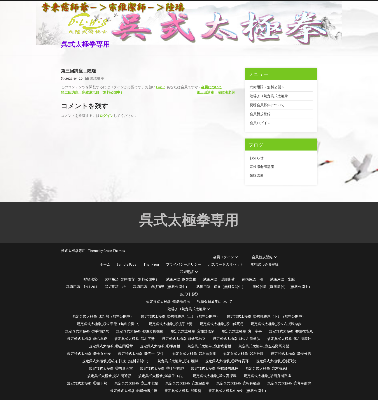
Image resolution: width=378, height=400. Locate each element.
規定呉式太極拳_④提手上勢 (170, 324)
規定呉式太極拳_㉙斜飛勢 (276, 361)
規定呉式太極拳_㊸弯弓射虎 (289, 383)
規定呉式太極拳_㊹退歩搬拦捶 (133, 390)
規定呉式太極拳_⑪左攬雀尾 (291, 331)
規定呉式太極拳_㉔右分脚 (243, 353)
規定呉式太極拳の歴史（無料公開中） (238, 390)
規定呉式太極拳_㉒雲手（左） (141, 353)
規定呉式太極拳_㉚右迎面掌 (111, 368)
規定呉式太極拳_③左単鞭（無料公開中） (109, 324)
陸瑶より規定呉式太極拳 (269, 96)
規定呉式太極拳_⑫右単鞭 (87, 338)
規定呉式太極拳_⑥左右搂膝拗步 (276, 324)
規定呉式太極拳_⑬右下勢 (134, 338)
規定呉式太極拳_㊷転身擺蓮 (238, 383)
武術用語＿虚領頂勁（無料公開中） (161, 286)
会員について (211, 87)
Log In (160, 87)
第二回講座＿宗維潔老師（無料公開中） (92, 92)
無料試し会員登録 (264, 264)
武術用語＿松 (115, 286)
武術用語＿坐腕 (282, 279)
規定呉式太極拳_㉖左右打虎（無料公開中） (116, 361)
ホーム (105, 264)
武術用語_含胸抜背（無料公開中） (132, 279)
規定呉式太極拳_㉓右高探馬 (194, 353)
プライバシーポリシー (183, 264)
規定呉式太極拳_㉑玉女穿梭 (89, 353)
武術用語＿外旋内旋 (82, 286)
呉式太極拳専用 (85, 43)
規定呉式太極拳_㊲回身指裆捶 (267, 376)
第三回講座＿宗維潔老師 (216, 92)
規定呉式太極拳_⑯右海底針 (289, 338)
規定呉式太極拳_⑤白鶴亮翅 (221, 324)
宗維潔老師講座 (262, 167)
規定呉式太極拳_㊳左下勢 (87, 383)
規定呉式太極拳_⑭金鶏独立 (184, 338)
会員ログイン (260, 123)
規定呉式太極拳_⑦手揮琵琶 (87, 331)
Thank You (151, 264)
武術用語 (187, 272)
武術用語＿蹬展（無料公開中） (220, 286)
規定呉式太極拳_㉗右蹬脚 (178, 361)
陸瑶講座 (97, 78)
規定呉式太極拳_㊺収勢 (182, 390)
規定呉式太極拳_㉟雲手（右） (162, 376)
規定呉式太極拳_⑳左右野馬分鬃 (263, 346)
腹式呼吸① (189, 294)
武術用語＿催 (252, 279)
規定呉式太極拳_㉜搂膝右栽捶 (214, 368)
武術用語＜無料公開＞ (267, 87)
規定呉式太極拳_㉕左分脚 (291, 353)
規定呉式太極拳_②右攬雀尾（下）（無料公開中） (266, 316)
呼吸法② (91, 279)
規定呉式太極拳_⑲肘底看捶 (209, 346)
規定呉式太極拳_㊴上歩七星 (136, 383)
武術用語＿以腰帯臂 (219, 279)
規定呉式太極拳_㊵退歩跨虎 (168, 301)
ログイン (107, 115)
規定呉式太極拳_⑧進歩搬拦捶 (139, 331)
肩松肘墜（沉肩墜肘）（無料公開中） (282, 286)
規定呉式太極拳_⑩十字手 (242, 331)
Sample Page (126, 264)
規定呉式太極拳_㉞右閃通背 (109, 376)
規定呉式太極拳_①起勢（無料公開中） (103, 316)
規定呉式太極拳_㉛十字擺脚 (162, 368)
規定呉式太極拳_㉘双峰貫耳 (227, 361)
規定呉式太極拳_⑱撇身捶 (160, 346)
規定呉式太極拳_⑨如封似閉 (192, 331)
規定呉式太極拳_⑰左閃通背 (111, 346)
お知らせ (257, 158)
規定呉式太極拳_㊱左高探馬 (214, 376)
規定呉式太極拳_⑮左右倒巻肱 (236, 338)
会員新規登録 (260, 114)
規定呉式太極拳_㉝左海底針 (267, 368)
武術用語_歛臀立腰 (181, 279)
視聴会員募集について (267, 105)
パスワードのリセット (225, 264)
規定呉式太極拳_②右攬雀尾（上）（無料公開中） (180, 316)
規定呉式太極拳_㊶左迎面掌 (187, 383)
